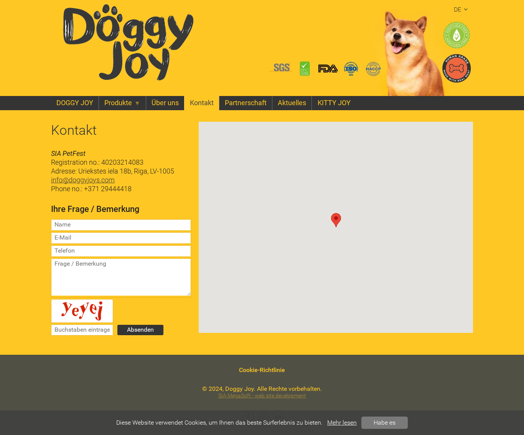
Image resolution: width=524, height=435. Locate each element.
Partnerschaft (246, 103)
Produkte (118, 103)
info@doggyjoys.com (83, 180)
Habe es (384, 422)
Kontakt (202, 103)
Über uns (165, 103)
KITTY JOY (334, 103)
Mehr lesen (342, 422)
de (457, 9)
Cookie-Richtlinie (262, 370)
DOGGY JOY (74, 103)
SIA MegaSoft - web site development (262, 395)
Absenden (140, 329)
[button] (336, 220)
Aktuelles (292, 103)
